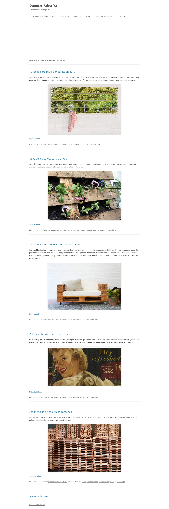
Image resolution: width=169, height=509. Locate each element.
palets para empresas (106, 482)
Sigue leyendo (35, 138)
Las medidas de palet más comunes (50, 411)
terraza (100, 230)
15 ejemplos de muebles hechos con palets (54, 244)
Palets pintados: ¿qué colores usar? (50, 334)
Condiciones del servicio (104, 16)
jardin (78, 230)
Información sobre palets (57, 482)
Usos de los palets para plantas (48, 158)
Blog (88, 16)
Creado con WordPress (37, 505)
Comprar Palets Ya (43, 5)
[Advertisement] (84, 39)
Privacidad (122, 16)
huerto (73, 230)
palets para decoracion (79, 144)
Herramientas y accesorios (71, 16)
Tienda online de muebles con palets (42, 16)
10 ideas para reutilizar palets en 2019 (52, 71)
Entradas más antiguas (38, 496)
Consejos (51, 144)
